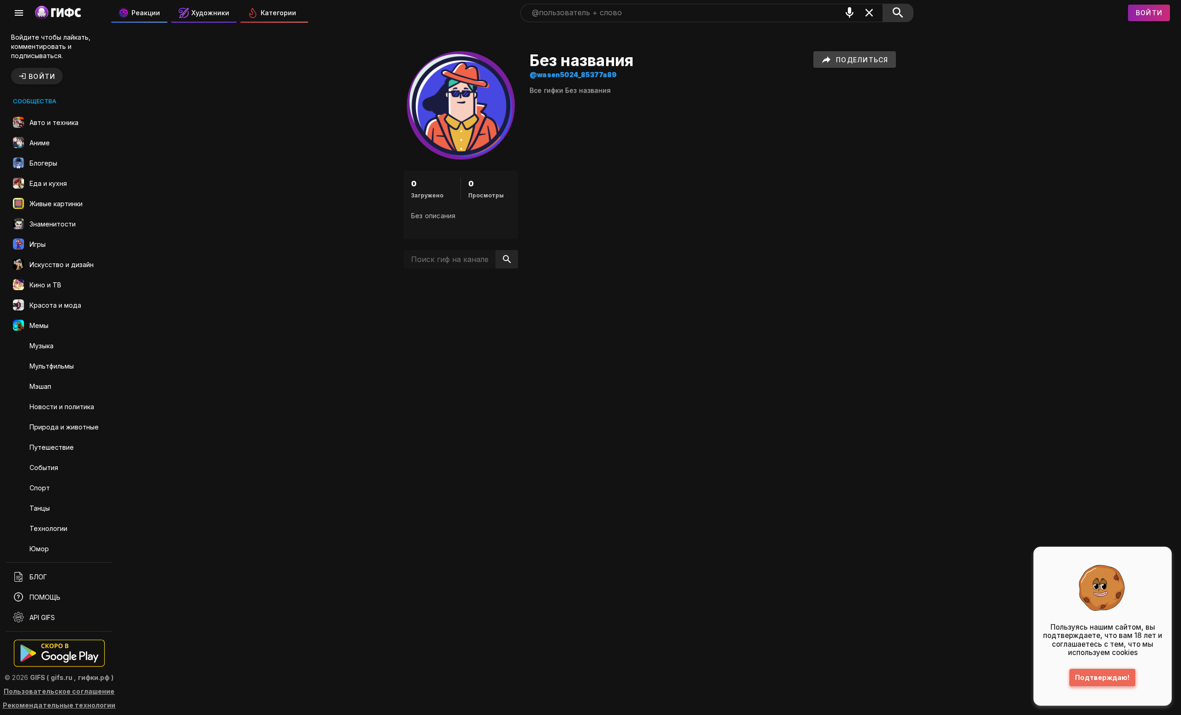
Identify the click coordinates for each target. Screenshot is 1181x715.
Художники (210, 13)
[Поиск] (898, 13)
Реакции (145, 13)
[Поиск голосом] (849, 12)
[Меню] (19, 13)
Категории (278, 13)
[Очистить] (869, 12)
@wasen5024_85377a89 (573, 74)
